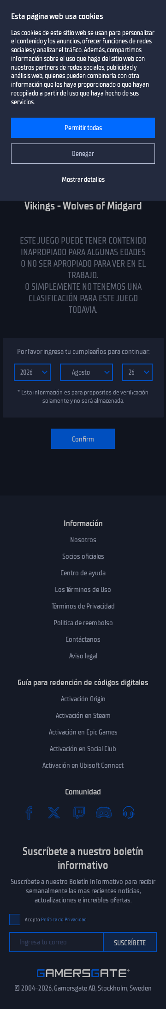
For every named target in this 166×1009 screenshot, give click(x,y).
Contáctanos (83, 639)
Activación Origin (83, 699)
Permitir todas (83, 128)
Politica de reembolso (83, 622)
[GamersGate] (83, 979)
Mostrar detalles (83, 179)
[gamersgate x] (54, 812)
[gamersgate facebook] (29, 812)
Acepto (56, 919)
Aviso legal (83, 656)
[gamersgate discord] (103, 812)
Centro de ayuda (83, 573)
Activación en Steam (83, 715)
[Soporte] (128, 812)
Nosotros (83, 539)
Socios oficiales (83, 556)
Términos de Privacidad (83, 606)
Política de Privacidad (64, 919)
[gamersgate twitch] (78, 812)
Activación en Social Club (83, 748)
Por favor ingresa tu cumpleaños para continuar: (83, 351)
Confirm (83, 439)
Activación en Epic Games (83, 732)
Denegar (83, 153)
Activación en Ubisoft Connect (83, 765)
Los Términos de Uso (83, 589)
